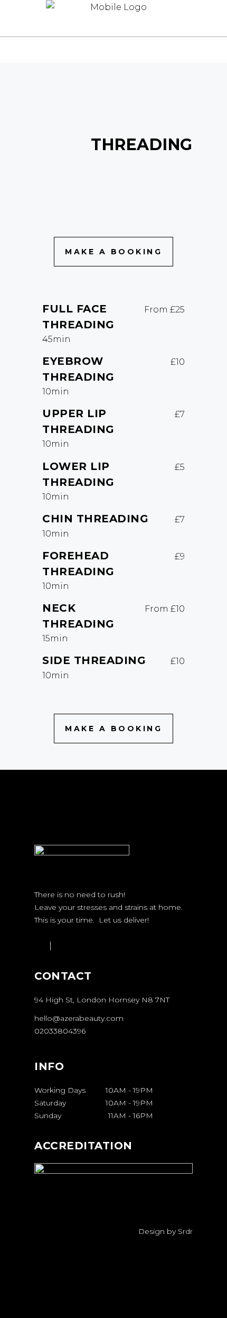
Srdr (185, 1231)
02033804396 (60, 1031)
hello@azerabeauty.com (79, 1018)
